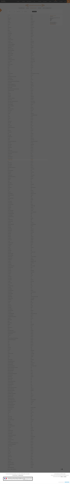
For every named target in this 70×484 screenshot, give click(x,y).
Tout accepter (67, 482)
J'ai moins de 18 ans (15, 475)
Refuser (62, 476)
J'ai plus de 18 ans (20, 475)
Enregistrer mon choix (61, 482)
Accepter (65, 476)
